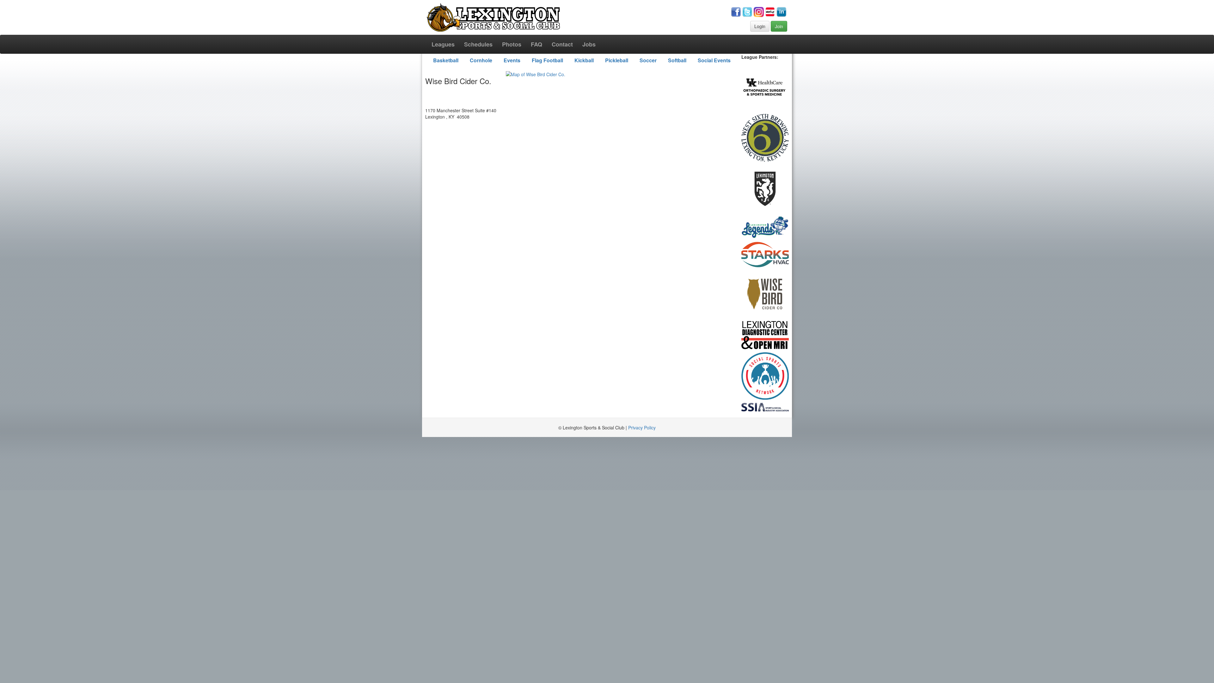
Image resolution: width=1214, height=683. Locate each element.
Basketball (445, 60)
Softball (677, 60)
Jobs (589, 44)
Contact (562, 44)
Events (512, 60)
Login (759, 26)
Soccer (648, 60)
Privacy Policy (642, 427)
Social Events (714, 60)
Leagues (443, 44)
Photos (511, 44)
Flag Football (547, 60)
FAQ (536, 44)
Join (779, 26)
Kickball (584, 60)
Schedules (478, 44)
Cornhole (481, 60)
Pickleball (616, 60)
